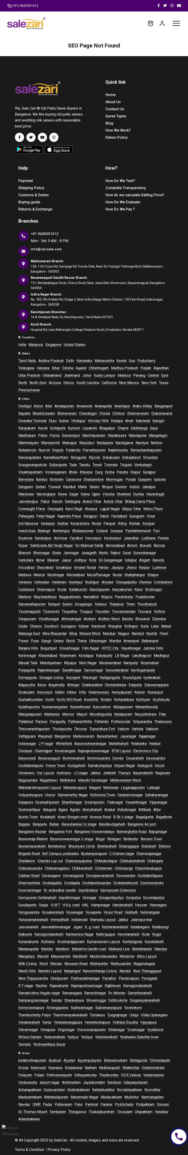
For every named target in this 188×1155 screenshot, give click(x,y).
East (164, 375)
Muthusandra (121, 964)
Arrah (129, 421)
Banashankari (107, 736)
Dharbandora (93, 479)
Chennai (145, 582)
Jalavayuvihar (141, 919)
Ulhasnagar (98, 641)
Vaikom (123, 729)
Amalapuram (64, 406)
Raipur (135, 472)
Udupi (134, 1015)
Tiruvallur (102, 611)
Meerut (39, 575)
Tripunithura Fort (102, 729)
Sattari (41, 487)
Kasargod (155, 692)
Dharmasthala (29, 883)
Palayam (25, 1075)
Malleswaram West (125, 780)
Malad (166, 626)
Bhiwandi (142, 619)
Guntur (64, 421)
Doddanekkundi (125, 883)
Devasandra (155, 758)
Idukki (59, 692)
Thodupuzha (62, 729)
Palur (79, 1104)
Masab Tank (28, 663)
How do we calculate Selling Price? (134, 195)
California (109, 383)
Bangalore (63, 736)
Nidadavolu (27, 450)
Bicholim (57, 479)
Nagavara (162, 773)
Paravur (41, 721)
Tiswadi (54, 487)
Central (153, 375)
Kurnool (74, 428)
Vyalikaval (155, 1030)
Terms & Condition (29, 1149)
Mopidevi (86, 443)
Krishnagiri (153, 589)
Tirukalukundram (102, 1112)
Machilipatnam (93, 435)
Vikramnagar (28, 1030)
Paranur (106, 1104)
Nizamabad (150, 663)
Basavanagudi (49, 758)
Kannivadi (38, 1068)
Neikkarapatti (109, 1068)
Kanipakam (27, 428)
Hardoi (103, 567)
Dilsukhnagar (69, 648)
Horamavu (26, 773)
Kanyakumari (122, 589)
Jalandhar (131, 538)
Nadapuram (123, 714)
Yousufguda (131, 677)
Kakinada (143, 421)
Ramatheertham (55, 457)
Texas (164, 383)
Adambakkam (29, 1119)
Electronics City (145, 751)
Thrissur (80, 729)
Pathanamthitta (80, 721)
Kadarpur (48, 523)
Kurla (145, 626)
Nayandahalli (143, 773)
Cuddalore (26, 589)
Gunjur (43, 905)
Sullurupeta (58, 465)
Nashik (151, 633)
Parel (164, 633)
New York (149, 383)
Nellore (156, 443)
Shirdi (70, 641)
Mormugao (114, 479)
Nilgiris (107, 597)
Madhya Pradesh (124, 368)
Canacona (73, 479)
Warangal (90, 677)
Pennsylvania (29, 390)
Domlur (118, 758)
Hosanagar (74, 912)
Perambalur (124, 597)
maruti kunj (26, 531)
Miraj (73, 633)
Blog (109, 123)
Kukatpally (104, 655)
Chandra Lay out (50, 861)
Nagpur (123, 633)
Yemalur (24, 1044)
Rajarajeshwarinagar (93, 751)
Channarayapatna (78, 861)
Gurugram (136, 516)
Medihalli (80, 956)
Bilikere (164, 846)
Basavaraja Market (33, 839)
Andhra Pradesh (51, 361)
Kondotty (91, 699)
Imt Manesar (28, 523)
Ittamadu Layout (103, 919)
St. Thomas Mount (32, 1112)
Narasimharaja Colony (100, 971)
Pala (162, 714)
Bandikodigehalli (112, 824)
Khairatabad (48, 655)
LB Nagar (122, 655)
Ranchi (57, 501)
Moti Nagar (88, 663)
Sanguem (25, 487)
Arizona (55, 383)
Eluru (53, 421)
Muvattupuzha (100, 714)
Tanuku (84, 465)
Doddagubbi (52, 883)
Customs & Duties (33, 195)
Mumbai (109, 633)
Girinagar (90, 897)
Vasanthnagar (136, 802)
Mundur (56, 964)
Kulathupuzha (29, 707)
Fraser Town (55, 765)
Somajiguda (27, 677)
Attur (157, 809)
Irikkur (72, 692)
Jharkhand (72, 375)
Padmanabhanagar (85, 978)
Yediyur (87, 1037)
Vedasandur (27, 1082)
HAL (85, 905)
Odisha (67, 368)
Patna (42, 435)
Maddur (47, 949)
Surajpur (149, 472)
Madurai (24, 597)
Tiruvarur (145, 611)
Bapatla (24, 413)
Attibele (144, 809)
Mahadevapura (75, 787)
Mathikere (68, 780)
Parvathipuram (94, 450)
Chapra (122, 428)
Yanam (94, 487)
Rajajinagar (147, 736)
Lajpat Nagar (110, 509)
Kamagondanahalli (48, 934)
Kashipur (76, 582)
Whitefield (64, 743)
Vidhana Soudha (125, 1022)
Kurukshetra (79, 523)
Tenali (97, 465)
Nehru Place (153, 509)
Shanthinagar (72, 802)
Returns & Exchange (35, 209)
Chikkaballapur (105, 861)
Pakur (45, 501)
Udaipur (131, 560)
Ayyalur (69, 1060)
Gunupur (116, 531)
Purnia (55, 435)
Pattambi (101, 721)
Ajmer (40, 560)
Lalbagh (153, 787)
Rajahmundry (118, 450)
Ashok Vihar (113, 501)
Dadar (23, 626)
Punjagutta (26, 670)
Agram (75, 809)
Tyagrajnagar (117, 1015)
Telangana (26, 368)
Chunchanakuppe (148, 868)
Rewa (62, 494)
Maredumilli (50, 443)
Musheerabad (110, 663)
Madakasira (117, 435)
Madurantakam (30, 1097)
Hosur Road (113, 912)
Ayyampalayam (89, 1060)
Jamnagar (71, 553)
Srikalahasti (131, 457)
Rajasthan (161, 368)
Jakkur (95, 773)
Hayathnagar (131, 648)
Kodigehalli (77, 765)
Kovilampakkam (129, 1090)
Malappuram (123, 707)
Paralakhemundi (138, 531)
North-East (38, 383)
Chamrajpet (44, 751)
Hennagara (157, 905)
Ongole (58, 450)
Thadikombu (109, 1075)
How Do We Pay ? (120, 209)
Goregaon (68, 626)
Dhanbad (124, 494)
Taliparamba (142, 721)
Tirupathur (69, 611)
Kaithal (62, 523)
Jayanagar (128, 736)
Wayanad (45, 736)
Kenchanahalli (128, 934)
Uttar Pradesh (29, 375)
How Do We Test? (120, 181)
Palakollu (73, 450)
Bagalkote (164, 817)
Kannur (139, 692)
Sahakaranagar (156, 795)
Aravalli (145, 545)
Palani (39, 1075)
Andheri (90, 619)
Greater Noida (85, 567)
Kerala (121, 361)
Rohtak (134, 523)
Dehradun (42, 582)
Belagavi (114, 839)
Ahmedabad (115, 545)
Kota (92, 560)
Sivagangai (83, 604)
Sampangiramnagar (33, 1000)
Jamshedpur (28, 501)
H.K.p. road (71, 905)
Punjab (145, 368)
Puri (156, 531)
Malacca (124, 375)
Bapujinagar (158, 831)
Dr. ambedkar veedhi (60, 890)
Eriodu (23, 1068)
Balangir (44, 531)
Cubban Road (28, 875)
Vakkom (152, 729)
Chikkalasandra (30, 868)
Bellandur (130, 839)
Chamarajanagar (148, 853)
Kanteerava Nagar (80, 934)
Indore (134, 487)
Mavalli (43, 956)
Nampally (130, 663)
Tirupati (126, 465)
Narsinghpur (46, 494)
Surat (127, 553)
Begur (100, 839)
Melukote (127, 956)
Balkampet (149, 641)
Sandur (56, 1000)
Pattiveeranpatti (59, 1075)
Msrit (43, 964)
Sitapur (153, 575)
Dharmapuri (46, 589)
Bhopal (107, 487)
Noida (96, 523)
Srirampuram (94, 802)
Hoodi (159, 765)
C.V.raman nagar (121, 853)
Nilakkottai (130, 1068)
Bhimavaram (67, 413)
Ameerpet (131, 641)
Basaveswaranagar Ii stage (71, 839)
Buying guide (29, 202)
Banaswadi (27, 758)
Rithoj (122, 523)
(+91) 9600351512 (24, 6)
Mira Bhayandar (54, 633)
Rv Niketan (116, 993)
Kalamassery (98, 692)
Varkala (137, 729)
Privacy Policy (59, 1149)
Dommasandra (151, 883)
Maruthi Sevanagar (93, 780)
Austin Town (28, 817)
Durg (99, 472)
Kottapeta (58, 428)
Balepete (40, 824)
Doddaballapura (30, 765)
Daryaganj (55, 509)
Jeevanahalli (28, 927)
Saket (104, 516)
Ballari (54, 824)
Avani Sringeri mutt (73, 817)
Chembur (159, 619)
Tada (73, 465)
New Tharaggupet (147, 971)
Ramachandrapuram (146, 450)
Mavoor (68, 714)
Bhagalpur (107, 428)
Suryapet (73, 677)
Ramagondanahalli (137, 986)
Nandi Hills (27, 971)
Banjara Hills (28, 648)
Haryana (43, 368)
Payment (25, 181)
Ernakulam (26, 692)
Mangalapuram (30, 714)
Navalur (24, 1104)
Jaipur (66, 560)
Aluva (41, 685)
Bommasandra (98, 758)
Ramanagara (72, 993)
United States (75, 345)
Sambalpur (43, 538)
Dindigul (24, 406)
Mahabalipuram (56, 1097)
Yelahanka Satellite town (139, 1037)
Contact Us (114, 109)
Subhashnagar (82, 1008)
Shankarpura (74, 1000)
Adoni (38, 406)
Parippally (58, 721)
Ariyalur (107, 582)
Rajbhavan (113, 986)
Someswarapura (31, 1008)
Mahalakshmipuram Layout (39, 787)
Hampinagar (100, 905)
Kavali (43, 428)
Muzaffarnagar (98, 575)
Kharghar (115, 626)
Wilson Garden (29, 1037)
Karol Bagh (74, 509)
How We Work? (118, 130)
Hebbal (154, 743)
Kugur (156, 934)
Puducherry (146, 361)
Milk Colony (27, 964)
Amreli (132, 545)
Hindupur (78, 421)
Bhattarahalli (107, 846)
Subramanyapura (108, 1008)
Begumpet (48, 648)
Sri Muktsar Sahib (89, 545)
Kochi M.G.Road (69, 699)
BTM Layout (121, 751)
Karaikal (69, 487)
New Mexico (129, 383)
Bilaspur (86, 472)
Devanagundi (73, 875)
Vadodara (25, 560)
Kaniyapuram (122, 692)
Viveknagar (136, 1030)
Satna (85, 494)
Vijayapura (148, 1022)
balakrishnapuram (32, 1060)
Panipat (109, 523)
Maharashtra (104, 361)
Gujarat (81, 368)
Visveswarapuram (91, 1030)
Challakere (26, 861)
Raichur (41, 986)
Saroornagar (93, 670)
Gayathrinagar (69, 897)
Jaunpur (117, 567)
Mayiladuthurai (45, 597)
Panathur (109, 978)
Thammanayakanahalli (70, 1015)
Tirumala (111, 465)
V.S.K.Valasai (131, 1075)
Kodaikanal (73, 1068)
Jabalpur (149, 487)
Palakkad (25, 721)
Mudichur (131, 1097)
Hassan (141, 905)
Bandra (127, 619)
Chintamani (103, 868)
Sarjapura (25, 802)
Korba (109, 472)
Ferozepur (93, 538)
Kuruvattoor (102, 707)
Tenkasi (100, 604)
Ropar (23, 545)
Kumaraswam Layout (103, 941)
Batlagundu (138, 1060)
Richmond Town (102, 795)
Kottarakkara (124, 699)
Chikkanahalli (82, 868)
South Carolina (87, 383)
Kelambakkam (78, 1090)
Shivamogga (96, 1000)
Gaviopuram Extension (118, 890)
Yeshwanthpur (29, 809)
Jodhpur (80, 560)
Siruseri (163, 1104)
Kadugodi (144, 765)
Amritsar (60, 538)
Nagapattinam (70, 597)
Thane (82, 641)
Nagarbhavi (49, 780)
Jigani (78, 927)
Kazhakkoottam (30, 699)
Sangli (46, 641)
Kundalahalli (154, 941)
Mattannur (52, 714)
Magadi (95, 787)
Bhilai (73, 472)
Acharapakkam (29, 1090)
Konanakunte (28, 941)
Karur (139, 589)
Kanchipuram (99, 589)
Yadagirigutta (110, 677)
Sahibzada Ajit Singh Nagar (51, 545)
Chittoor (118, 413)
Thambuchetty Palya (34, 1015)
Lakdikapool (141, 655)
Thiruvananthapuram (34, 729)
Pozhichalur (124, 1104)
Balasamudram (115, 1060)
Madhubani (27, 435)
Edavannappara (156, 685)
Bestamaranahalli (32, 846)
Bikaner (53, 560)
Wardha (115, 641)
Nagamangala (144, 964)
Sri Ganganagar (110, 560)
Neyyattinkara (145, 714)
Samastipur (71, 435)
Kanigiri (158, 421)
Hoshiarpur (112, 538)
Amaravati (84, 406)
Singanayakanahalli (145, 1000)
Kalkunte (25, 934)
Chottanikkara (115, 685)
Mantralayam (28, 443)
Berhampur (61, 531)
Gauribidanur (88, 890)
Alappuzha (26, 685)
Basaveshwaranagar (90, 743)
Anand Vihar (92, 501)
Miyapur (70, 663)
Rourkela (25, 538)
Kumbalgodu (132, 941)
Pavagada (149, 978)
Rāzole (94, 457)
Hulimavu (63, 773)
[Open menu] (176, 23)
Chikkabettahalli (132, 861)
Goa (132, 361)
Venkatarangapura (68, 1022)
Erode (62, 589)
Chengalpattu (126, 582)
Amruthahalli (92, 809)
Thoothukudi (147, 604)
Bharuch (24, 553)
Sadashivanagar (130, 795)
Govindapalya (153, 897)
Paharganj (26, 516)
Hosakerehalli (53, 912)
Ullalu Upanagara (154, 1015)
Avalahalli (47, 817)
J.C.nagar (80, 773)
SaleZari (60, 1140)
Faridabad (119, 516)
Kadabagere (140, 927)
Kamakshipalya (100, 765)
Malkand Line (119, 949)
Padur (47, 1104)
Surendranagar (144, 553)
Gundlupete (27, 905)
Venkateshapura (97, 1022)
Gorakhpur (64, 567)
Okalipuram (59, 978)
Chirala (104, 413)
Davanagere (51, 875)
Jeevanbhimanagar (56, 927)
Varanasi (25, 582)
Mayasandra (60, 956)
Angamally (56, 685)
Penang (139, 375)
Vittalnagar (116, 1030)
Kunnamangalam (55, 707)
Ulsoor (50, 795)
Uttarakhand (52, 375)
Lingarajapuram (133, 787)
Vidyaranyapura (30, 795)
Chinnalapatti (160, 1060)
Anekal (109, 809)
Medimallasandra (103, 956)
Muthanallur (99, 964)
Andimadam (71, 1082)
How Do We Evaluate (122, 202)
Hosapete (93, 912)
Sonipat (148, 523)
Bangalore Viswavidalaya (94, 831)
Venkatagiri (143, 465)
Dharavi (36, 626)
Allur (48, 406)
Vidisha (108, 494)
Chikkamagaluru (57, 868)
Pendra (122, 472)
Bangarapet (164, 406)
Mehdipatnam (51, 663)
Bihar (56, 368)
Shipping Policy (31, 188)
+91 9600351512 (44, 234)
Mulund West (89, 633)
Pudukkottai (145, 597)
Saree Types (115, 116)
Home (110, 95)
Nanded (138, 633)
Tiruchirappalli (29, 611)
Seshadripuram (47, 802)
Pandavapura (129, 978)
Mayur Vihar (131, 509)
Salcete (160, 479)
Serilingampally (143, 670)
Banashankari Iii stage (79, 824)
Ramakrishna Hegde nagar (39, 993)
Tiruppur (86, 611)
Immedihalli (59, 919)
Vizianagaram (55, 472)
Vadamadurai (153, 1075)
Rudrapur (92, 582)
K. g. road (92, 927)
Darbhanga (139, 428)
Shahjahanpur (134, 575)
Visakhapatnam (30, 472)
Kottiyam (143, 699)
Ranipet (54, 604)
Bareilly (158, 560)
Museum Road (76, 964)
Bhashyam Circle (81, 846)
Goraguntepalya (111, 897)
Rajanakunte (59, 986)
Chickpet (25, 751)
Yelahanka (139, 743)
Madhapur (161, 655)
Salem (67, 604)
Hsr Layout (45, 773)
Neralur (125, 971)
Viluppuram (27, 619)
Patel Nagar (45, 516)
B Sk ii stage (123, 817)
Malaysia (35, 345)
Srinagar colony (51, 677)
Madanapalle (28, 949)
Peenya (124, 773)
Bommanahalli (74, 758)
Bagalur (24, 824)
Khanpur (91, 509)
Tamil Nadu (27, 361)
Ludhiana (148, 538)
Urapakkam (143, 1112)
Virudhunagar (49, 619)
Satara (58, 641)
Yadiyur (73, 1037)
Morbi (103, 553)
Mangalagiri (158, 435)
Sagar (73, 494)
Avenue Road (100, 817)
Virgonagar (66, 1030)
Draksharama (161, 413)
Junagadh (89, 553)
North (22, 383)
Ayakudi (55, 1060)
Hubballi (131, 912)
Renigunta (78, 457)
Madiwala (111, 787)
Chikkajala (155, 861)
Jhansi (131, 567)
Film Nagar (90, 648)
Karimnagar (27, 655)
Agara (63, 809)
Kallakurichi (78, 589)
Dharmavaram (138, 413)
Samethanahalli (140, 993)
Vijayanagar (158, 802)
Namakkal (91, 597)
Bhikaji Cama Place (140, 501)
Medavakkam (111, 1097)
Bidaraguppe (129, 846)
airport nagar (50, 1082)
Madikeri (62, 949)
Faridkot (76, 538)
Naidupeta (105, 443)
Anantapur (122, 406)
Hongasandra (28, 912)
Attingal (73, 685)
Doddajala (72, 883)
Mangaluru (26, 956)
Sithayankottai (85, 1075)
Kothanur (48, 941)
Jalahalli (109, 773)
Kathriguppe (105, 934)
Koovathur (152, 1090)
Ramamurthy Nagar (73, 795)
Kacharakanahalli (115, 927)
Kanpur (144, 567)
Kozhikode (161, 699)
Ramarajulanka (29, 457)
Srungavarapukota (32, 465)
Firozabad (26, 567)
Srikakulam (111, 457)
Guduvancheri (54, 1090)
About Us (113, 102)
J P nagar (45, 743)
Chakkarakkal (92, 685)
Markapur (69, 443)
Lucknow (159, 567)
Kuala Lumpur (104, 375)
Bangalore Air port (141, 824)
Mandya (160, 949)
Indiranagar (27, 743)
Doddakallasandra (96, 883)
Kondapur (86, 655)
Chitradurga (124, 868)
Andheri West (109, 619)
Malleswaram (83, 736)
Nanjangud (72, 971)
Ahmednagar (71, 619)
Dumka (138, 494)
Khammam (68, 655)
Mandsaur (26, 494)
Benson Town (151, 839)
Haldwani (59, 582)
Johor (86, 375)
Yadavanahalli (54, 1037)
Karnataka (84, 361)
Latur (155, 626)
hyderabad (152, 677)
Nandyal (141, 443)
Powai (23, 641)
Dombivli (51, 626)
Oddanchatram (153, 1068)
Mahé (82, 487)
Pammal (91, 1104)
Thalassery (163, 721)
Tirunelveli (51, 611)
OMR (37, 1104)
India (22, 345)
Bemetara (26, 479)
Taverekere (133, 1008)
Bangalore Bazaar (32, 831)
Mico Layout (147, 956)
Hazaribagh (155, 494)
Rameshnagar (95, 993)
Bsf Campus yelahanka (60, 853)
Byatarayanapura (94, 853)
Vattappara (27, 736)
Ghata (56, 553)
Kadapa (117, 421)
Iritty (82, 692)
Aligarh (144, 560)
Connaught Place (31, 509)
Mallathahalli (119, 743)
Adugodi (49, 809)
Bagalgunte (145, 817)
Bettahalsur (57, 846)
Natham (91, 1068)
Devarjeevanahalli (100, 875)
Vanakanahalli (29, 1022)
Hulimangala (150, 912)
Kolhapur (131, 626)
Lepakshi (89, 428)
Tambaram (58, 1112)
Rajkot (115, 553)
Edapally (135, 685)
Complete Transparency (125, 188)
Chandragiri (88, 413)
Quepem (145, 479)
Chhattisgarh (99, 368)
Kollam (106, 699)
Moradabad (75, 575)
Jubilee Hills (153, 648)
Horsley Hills (98, 421)
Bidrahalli (148, 846)
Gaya (154, 428)
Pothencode (120, 721)
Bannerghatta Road (131, 831)
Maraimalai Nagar (84, 1097)
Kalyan (83, 626)
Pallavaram (63, 1104)
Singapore (53, 345)
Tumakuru (97, 1015)
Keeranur (55, 1068)
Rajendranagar (48, 670)
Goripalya (133, 897)
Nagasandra (27, 780)
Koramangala (65, 751)
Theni (130, 604)
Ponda (130, 479)
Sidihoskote (117, 1000)
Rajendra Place (69, 516)
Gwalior (121, 487)
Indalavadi (79, 919)
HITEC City (110, 648)
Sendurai (114, 1082)
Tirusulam (125, 1112)
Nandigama (124, 443)
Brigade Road (29, 853)
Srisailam (150, 457)
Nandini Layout (50, 971)
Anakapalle (103, 406)
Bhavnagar (41, 553)
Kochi (49, 699)
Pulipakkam (145, 1104)
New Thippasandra (33, 978)
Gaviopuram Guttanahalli (37, 897)
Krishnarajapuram (71, 941)
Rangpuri (90, 516)
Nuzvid (44, 450)
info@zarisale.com (46, 249)
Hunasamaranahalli (33, 919)
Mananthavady (146, 707)
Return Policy (116, 137)
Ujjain (96, 494)
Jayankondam (94, 1082)
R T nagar (25, 986)
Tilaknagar (115, 802)
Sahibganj (72, 501)
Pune (35, 641)
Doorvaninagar (29, 890)
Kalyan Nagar (124, 765)
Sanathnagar (72, 670)
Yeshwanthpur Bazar (49, 1044)
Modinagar (55, 575)
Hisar (151, 516)
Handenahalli (122, 905)
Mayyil (82, 714)
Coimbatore (163, 582)
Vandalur (162, 1112)
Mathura (24, 575)
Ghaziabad (45, 567)
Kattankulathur (103, 1090)
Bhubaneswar (83, 531)
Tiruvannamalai (123, 611)
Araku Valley (142, 406)
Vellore (159, 611)
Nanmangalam (152, 1097)
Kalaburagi (160, 927)
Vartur (47, 1022)
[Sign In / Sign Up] (162, 23)
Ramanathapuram (32, 604)
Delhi (70, 361)
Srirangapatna (57, 1008)
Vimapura (47, 1030)
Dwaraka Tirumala (32, 421)
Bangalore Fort (60, 831)
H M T (55, 905)
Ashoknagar (126, 809)
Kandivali (98, 626)
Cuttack (102, 531)
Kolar (146, 934)
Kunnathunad (80, 707)
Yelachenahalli (106, 1037)
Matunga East (29, 633)
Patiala (163, 538)
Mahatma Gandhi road (89, 949)
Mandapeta (138, 435)
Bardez (41, 479)
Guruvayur (45, 692)
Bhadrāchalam (44, 413)
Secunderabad (116, 670)
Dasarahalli (135, 758)
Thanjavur (116, 604)
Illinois (68, 383)
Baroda (159, 545)
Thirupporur (77, 1112)
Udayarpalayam (136, 1082)
